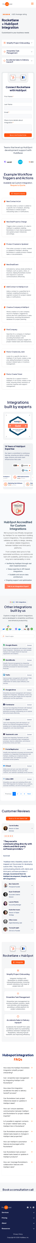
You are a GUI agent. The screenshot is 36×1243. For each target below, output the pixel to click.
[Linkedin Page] (33, 1207)
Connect (29, 645)
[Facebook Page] (27, 1207)
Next (29, 794)
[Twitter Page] (30, 1207)
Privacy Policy (18, 1234)
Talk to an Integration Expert (18, 586)
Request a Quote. (18, 185)
